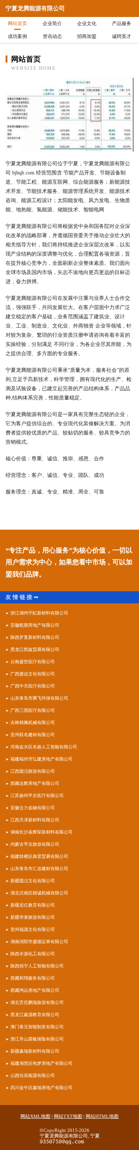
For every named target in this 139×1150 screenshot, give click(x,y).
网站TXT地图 (68, 1116)
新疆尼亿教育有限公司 (32, 905)
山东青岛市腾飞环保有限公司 (39, 698)
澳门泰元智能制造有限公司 (37, 1026)
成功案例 (17, 36)
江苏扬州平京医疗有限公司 (37, 795)
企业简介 (52, 23)
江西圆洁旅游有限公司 (32, 771)
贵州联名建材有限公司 (32, 734)
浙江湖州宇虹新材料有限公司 (39, 613)
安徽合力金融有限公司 (32, 807)
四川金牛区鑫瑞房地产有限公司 (41, 1087)
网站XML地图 (35, 1116)
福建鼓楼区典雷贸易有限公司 (39, 856)
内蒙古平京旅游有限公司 (34, 844)
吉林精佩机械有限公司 (32, 722)
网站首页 (17, 23)
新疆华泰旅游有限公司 (32, 917)
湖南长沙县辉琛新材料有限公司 (41, 832)
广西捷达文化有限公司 (32, 673)
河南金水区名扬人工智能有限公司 (43, 746)
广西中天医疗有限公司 (32, 686)
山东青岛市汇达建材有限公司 (39, 868)
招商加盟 (86, 36)
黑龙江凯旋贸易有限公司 (34, 649)
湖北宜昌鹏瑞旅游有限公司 (37, 1002)
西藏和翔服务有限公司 (32, 978)
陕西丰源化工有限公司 (32, 953)
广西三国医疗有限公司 (32, 710)
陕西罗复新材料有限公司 (34, 637)
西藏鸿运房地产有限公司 (34, 990)
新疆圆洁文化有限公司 (32, 880)
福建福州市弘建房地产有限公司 (41, 759)
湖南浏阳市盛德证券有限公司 (39, 941)
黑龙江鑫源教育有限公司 (34, 1014)
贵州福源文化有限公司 (32, 929)
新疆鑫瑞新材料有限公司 (34, 1051)
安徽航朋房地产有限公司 (34, 625)
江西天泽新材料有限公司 (34, 819)
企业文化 (86, 23)
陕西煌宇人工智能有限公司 (37, 966)
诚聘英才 (121, 36)
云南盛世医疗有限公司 (32, 661)
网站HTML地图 (102, 1116)
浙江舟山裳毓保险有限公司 (37, 1039)
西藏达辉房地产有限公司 (34, 783)
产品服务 (121, 23)
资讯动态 (52, 36)
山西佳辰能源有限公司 (32, 1075)
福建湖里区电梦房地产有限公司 (41, 1063)
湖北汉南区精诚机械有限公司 (39, 893)
